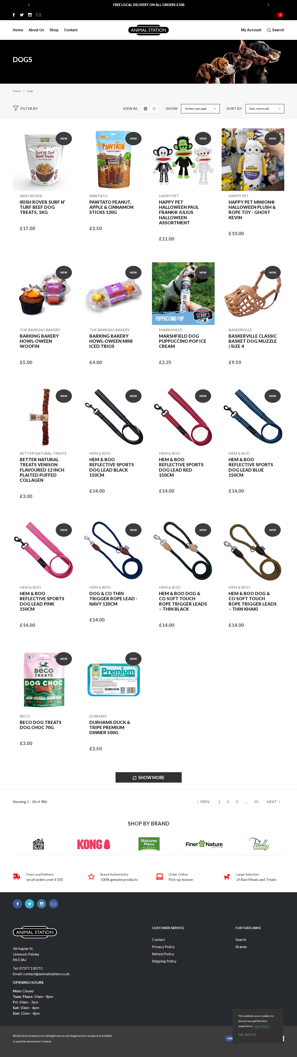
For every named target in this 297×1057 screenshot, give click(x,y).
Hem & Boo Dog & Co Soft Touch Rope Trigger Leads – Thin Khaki (253, 601)
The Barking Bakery (40, 329)
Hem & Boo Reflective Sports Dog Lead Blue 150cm (251, 467)
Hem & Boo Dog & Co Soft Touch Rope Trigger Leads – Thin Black (183, 601)
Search (241, 939)
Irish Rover (31, 196)
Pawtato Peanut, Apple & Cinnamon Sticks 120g (111, 207)
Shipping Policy (164, 961)
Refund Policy (163, 954)
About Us (36, 30)
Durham (98, 716)
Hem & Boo (100, 453)
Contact (70, 30)
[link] (13, 14)
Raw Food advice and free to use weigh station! (149, 7)
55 (256, 801)
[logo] (148, 30)
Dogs (30, 91)
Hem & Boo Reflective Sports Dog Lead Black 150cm (111, 467)
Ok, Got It (247, 1035)
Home (18, 30)
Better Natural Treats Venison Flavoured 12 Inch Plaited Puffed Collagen (42, 470)
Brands (241, 946)
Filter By (29, 108)
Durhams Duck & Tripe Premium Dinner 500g (109, 727)
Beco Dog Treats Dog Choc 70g (40, 725)
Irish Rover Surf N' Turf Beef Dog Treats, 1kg (42, 207)
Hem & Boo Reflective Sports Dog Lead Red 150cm (181, 467)
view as (130, 108)
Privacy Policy (163, 946)
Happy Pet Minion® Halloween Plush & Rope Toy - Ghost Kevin (252, 210)
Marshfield (170, 329)
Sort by (234, 108)
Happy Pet (169, 196)
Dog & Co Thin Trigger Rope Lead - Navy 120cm (113, 598)
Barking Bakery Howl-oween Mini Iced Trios (111, 341)
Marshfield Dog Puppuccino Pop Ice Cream (182, 341)
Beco (25, 716)
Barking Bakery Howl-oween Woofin (39, 341)
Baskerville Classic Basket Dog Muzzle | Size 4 (253, 341)
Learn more (261, 1026)
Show (172, 108)
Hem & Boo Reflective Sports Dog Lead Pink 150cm (42, 601)
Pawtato (98, 196)
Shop (54, 30)
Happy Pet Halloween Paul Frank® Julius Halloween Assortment (179, 212)
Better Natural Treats (43, 453)
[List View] (154, 108)
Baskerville (240, 329)
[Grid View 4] (145, 108)
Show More (151, 777)
